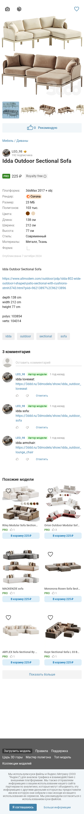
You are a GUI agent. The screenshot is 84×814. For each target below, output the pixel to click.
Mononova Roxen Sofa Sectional (62, 588)
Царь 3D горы (12, 757)
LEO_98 (20, 374)
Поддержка (59, 751)
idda (8, 336)
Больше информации (57, 807)
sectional (45, 336)
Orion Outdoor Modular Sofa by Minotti (62, 525)
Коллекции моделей (16, 763)
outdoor (25, 336)
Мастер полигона (38, 757)
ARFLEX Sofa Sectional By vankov (20, 652)
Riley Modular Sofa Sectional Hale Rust (20, 525)
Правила (41, 751)
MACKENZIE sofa (12, 588)
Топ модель (62, 757)
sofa (64, 336)
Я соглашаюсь (23, 807)
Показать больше (42, 674)
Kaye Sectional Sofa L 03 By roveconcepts (62, 652)
